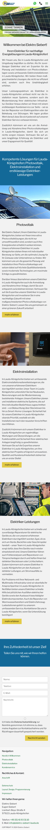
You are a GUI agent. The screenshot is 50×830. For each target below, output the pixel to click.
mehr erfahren (12, 314)
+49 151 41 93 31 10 (19, 819)
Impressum (7, 793)
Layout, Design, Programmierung (16, 789)
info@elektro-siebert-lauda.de (24, 823)
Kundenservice (8, 767)
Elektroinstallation (9, 763)
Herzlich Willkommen (11, 756)
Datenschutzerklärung (25, 722)
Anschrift (6, 778)
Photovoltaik (7, 759)
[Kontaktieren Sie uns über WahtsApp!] (35, 3)
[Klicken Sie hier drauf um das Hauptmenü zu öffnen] (46, 3)
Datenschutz (7, 785)
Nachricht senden (36, 738)
